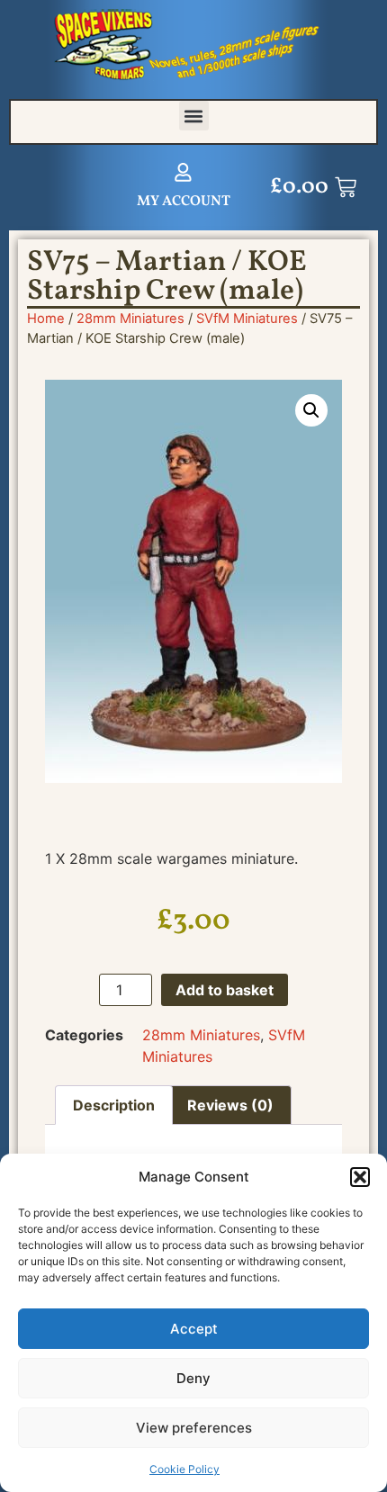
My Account (183, 201)
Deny (193, 1378)
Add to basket (225, 990)
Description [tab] (114, 1105)
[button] (360, 1177)
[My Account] (183, 172)
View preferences (194, 1427)
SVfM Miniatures (247, 318)
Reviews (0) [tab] (230, 1105)
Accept (194, 1328)
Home (46, 318)
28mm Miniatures (130, 318)
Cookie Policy (184, 1469)
